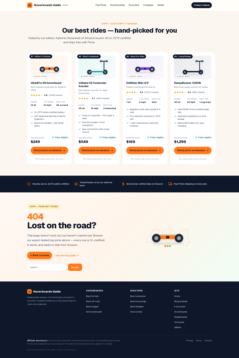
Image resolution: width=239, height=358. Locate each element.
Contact (208, 340)
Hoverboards (117, 5)
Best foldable (137, 306)
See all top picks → (67, 255)
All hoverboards (94, 311)
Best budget (92, 306)
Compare (148, 5)
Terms (199, 340)
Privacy (189, 340)
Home (177, 296)
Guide (160, 5)
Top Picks (100, 5)
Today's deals (202, 5)
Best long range (138, 301)
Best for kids (92, 296)
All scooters (136, 311)
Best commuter (138, 296)
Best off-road (93, 301)
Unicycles (179, 322)
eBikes (177, 327)
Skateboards (180, 316)
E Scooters (179, 306)
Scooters (134, 5)
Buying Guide (180, 301)
